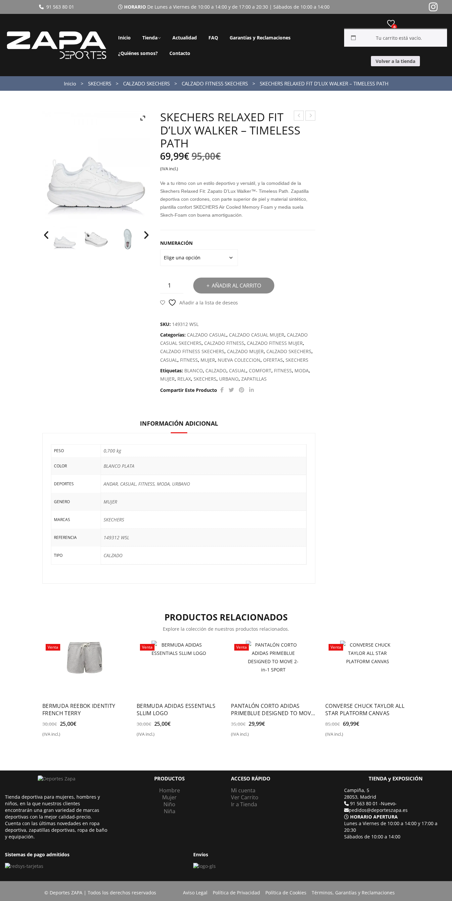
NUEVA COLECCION (239, 360)
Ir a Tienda (244, 804)
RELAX (184, 379)
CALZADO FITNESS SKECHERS (215, 83)
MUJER (208, 360)
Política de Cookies (285, 892)
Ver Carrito (244, 797)
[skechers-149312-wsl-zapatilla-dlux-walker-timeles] (64, 238)
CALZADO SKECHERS (146, 83)
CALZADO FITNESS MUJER (275, 343)
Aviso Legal (195, 892)
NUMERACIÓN (176, 243)
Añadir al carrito (236, 285)
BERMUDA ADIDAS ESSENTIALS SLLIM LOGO (176, 709)
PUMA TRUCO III (299, 116)
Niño (169, 804)
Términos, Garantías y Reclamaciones (353, 892)
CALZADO (215, 370)
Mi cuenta (243, 790)
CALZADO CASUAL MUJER (256, 335)
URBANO (229, 379)
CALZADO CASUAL (206, 335)
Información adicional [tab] (179, 423)
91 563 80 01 (59, 7)
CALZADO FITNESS (224, 343)
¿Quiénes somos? (138, 53)
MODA (301, 370)
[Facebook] (222, 390)
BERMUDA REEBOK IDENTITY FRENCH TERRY (78, 709)
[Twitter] (231, 390)
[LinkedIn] (251, 390)
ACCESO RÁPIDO (250, 778)
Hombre (169, 790)
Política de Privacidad (236, 892)
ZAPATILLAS (254, 379)
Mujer (169, 797)
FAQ (213, 37)
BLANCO (193, 370)
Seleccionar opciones (70, 737)
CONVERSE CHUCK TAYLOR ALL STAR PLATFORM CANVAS (364, 709)
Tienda (150, 37)
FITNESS (189, 360)
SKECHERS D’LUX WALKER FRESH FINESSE (310, 116)
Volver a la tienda (395, 61)
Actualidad (184, 37)
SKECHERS (99, 83)
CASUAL (168, 360)
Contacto (179, 53)
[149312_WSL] (96, 239)
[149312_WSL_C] (127, 239)
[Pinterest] (241, 390)
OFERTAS (273, 360)
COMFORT (260, 370)
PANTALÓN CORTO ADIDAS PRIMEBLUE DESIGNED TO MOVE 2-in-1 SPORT (272, 709)
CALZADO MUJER (245, 351)
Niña (169, 811)
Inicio (124, 37)
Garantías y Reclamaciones (260, 37)
